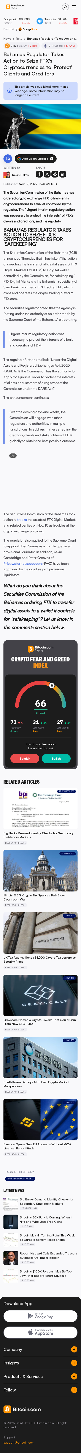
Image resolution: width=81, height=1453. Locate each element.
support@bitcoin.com (18, 1442)
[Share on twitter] (47, 174)
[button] (51, 158)
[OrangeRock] (27, 29)
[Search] (65, 6)
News (7, 38)
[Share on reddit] (54, 174)
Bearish (25, 758)
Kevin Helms (20, 174)
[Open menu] (74, 6)
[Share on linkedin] (62, 174)
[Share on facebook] (39, 174)
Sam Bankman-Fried (20, 1178)
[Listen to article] (7, 158)
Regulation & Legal (19, 38)
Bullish (56, 758)
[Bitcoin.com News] (15, 7)
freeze (22, 519)
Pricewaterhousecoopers (23, 563)
